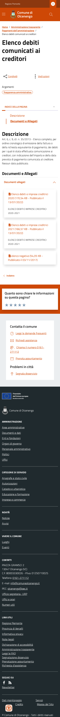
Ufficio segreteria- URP (14, 594)
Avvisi (5, 523)
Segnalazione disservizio (15, 657)
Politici (5, 454)
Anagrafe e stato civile (14, 478)
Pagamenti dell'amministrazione (18, 30)
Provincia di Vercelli (12, 629)
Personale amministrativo (16, 449)
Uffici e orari (8, 599)
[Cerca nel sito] (49, 14)
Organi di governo (12, 444)
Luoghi (5, 542)
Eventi (5, 547)
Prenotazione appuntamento (18, 661)
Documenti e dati (11, 433)
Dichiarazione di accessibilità (17, 645)
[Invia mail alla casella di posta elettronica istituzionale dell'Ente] (25, 583)
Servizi (39, 700)
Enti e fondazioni (11, 438)
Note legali (8, 639)
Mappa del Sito (45, 704)
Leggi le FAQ (9, 653)
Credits (19, 704)
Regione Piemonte (12, 3)
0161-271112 (20, 578)
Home (5, 27)
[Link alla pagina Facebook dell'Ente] (4, 683)
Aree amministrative (13, 427)
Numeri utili (8, 605)
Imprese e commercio (14, 500)
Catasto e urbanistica (13, 489)
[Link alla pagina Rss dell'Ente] (10, 683)
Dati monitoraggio (12, 700)
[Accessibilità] (9, 708)
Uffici (5, 460)
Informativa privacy (12, 634)
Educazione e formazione (16, 494)
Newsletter (8, 687)
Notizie (6, 518)
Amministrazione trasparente (25, 27)
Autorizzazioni (9, 483)
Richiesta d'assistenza (14, 665)
